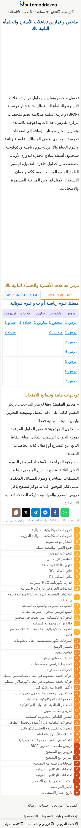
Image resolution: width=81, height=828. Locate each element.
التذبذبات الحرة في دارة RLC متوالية (46, 588)
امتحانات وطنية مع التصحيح (52, 763)
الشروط (47, 816)
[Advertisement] (40, 62)
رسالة (31, 805)
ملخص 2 (56, 332)
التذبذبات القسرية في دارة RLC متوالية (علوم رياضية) (40, 597)
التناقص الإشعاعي (59, 559)
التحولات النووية (61, 553)
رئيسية (66, 12)
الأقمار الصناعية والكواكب (53, 687)
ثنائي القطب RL (60, 577)
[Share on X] (26, 512)
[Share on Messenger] (45, 512)
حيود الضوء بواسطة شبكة (54, 547)
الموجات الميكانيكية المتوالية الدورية (46, 536)
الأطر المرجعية (61, 787)
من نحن (57, 805)
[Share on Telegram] (35, 512)
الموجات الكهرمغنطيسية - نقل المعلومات (43, 640)
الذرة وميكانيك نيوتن (58, 711)
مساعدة (40, 12)
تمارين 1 (40, 322)
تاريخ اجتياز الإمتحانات (56, 792)
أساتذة (12, 12)
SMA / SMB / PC (60, 295)
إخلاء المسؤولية (66, 816)
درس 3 (71, 342)
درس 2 (71, 332)
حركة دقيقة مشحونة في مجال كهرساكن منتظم (38, 681)
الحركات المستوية (59, 670)
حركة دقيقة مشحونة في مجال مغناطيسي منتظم (37, 676)
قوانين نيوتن (63, 652)
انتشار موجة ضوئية (58, 541)
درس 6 (71, 371)
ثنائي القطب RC (60, 571)
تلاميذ (25, 12)
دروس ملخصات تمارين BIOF (51, 746)
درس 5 (71, 361)
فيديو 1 (10, 322)
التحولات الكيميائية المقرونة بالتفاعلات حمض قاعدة (40, 632)
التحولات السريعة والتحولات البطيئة (47, 606)
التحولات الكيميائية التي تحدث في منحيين (43, 617)
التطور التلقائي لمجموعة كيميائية (49, 716)
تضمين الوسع (62, 646)
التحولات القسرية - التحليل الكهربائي (46, 728)
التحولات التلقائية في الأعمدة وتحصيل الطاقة (40, 722)
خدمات (44, 805)
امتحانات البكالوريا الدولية (54, 769)
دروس (9, 520)
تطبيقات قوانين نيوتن (57, 658)
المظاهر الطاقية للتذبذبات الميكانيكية (46, 705)
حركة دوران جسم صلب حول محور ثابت (43, 693)
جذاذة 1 (25, 322)
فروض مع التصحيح (59, 752)
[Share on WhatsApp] (64, 512)
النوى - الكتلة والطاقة (57, 565)
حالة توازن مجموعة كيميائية (52, 623)
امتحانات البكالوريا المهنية (54, 775)
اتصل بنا (71, 805)
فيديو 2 (10, 332)
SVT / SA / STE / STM (21, 295)
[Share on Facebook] (55, 512)
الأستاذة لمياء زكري (28, 520)
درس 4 (71, 351)
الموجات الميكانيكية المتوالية (52, 530)
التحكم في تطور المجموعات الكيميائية (45, 740)
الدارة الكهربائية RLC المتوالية (51, 582)
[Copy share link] (16, 512)
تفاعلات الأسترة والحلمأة (54, 734)
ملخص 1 (56, 322)
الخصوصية (31, 816)
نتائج (54, 12)
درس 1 (71, 322)
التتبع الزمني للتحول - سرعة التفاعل (46, 611)
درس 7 (71, 381)
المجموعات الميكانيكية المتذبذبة (49, 699)
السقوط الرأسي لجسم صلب (51, 664)
